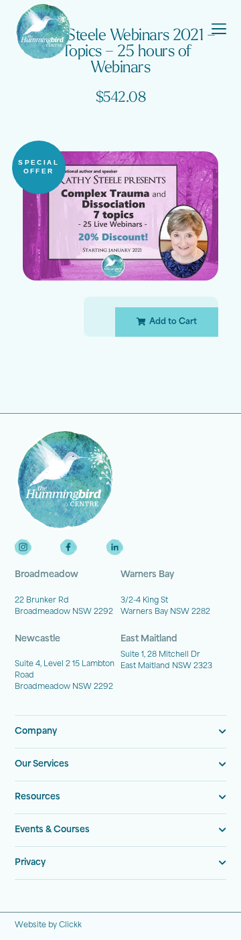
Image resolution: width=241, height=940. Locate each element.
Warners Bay (147, 574)
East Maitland (148, 639)
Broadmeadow (46, 574)
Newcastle (37, 639)
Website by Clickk (48, 925)
